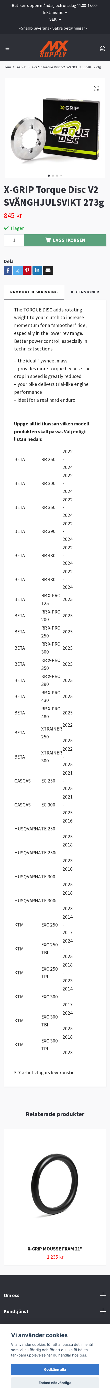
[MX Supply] (54, 48)
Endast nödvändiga (55, 1383)
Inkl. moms (53, 12)
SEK (53, 19)
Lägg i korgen (69, 240)
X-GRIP (21, 67)
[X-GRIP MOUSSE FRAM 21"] (55, 1185)
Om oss (11, 1295)
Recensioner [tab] (85, 292)
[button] (49, 176)
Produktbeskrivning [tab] (34, 292)
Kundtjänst (16, 1311)
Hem (7, 67)
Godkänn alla (55, 1369)
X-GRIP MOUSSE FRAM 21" (55, 1249)
